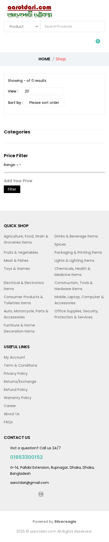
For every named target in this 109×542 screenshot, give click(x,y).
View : (13, 91)
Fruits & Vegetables (21, 252)
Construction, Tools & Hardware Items (74, 285)
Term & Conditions (20, 365)
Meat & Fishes (16, 260)
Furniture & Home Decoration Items (19, 328)
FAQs (8, 422)
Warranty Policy (17, 397)
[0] (94, 43)
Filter (12, 189)
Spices (60, 244)
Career (10, 405)
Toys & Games (17, 268)
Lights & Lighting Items (74, 260)
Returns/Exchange (20, 381)
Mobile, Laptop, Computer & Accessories (79, 299)
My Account (14, 357)
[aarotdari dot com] (54, 12)
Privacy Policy (16, 373)
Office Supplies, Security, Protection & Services (76, 314)
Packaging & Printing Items (78, 252)
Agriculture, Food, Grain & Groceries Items (26, 239)
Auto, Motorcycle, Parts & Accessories (26, 314)
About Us (12, 413)
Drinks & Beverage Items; (76, 236)
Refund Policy (16, 389)
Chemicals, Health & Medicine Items (72, 271)
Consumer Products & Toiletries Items (23, 299)
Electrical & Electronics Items (24, 285)
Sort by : (15, 102)
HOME (44, 59)
